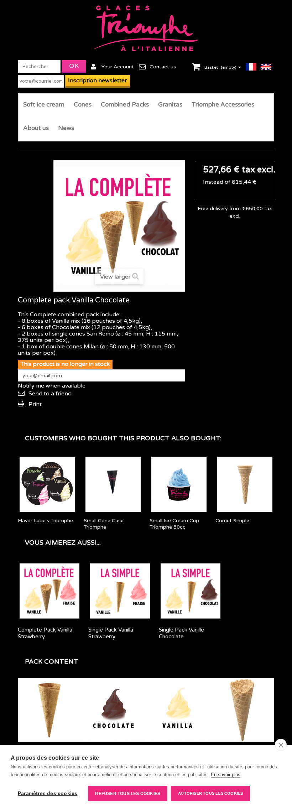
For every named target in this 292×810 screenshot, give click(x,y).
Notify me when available (51, 385)
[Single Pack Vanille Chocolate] (190, 591)
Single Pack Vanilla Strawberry (110, 633)
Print (35, 404)
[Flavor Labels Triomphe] (47, 484)
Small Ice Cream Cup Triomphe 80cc (174, 524)
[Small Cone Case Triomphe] (113, 484)
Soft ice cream (43, 104)
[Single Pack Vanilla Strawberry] (120, 591)
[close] (281, 745)
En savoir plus (225, 774)
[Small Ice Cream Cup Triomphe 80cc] (179, 484)
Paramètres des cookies (47, 793)
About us (36, 128)
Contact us (163, 67)
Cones (83, 104)
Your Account (117, 67)
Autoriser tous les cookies (210, 793)
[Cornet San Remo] (50, 710)
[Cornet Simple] (244, 484)
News (66, 128)
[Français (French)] (253, 66)
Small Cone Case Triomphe (104, 524)
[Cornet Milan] (242, 710)
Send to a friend (50, 393)
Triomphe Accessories (223, 104)
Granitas (170, 104)
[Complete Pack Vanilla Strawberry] (49, 591)
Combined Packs (125, 104)
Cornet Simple (232, 521)
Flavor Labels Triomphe (45, 521)
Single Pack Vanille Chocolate (181, 633)
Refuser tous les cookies (127, 793)
